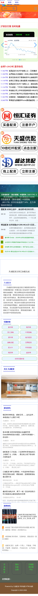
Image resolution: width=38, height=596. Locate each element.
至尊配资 (28, 342)
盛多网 (28, 352)
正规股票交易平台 (31, 567)
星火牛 (10, 347)
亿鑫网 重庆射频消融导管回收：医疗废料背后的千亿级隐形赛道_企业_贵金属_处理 (27, 516)
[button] (2, 45)
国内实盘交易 (17, 567)
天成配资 (4, 568)
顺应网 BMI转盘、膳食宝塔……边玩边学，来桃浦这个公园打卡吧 (19, 415)
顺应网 (10, 352)
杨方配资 (28, 337)
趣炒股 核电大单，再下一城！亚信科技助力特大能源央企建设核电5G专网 (19, 492)
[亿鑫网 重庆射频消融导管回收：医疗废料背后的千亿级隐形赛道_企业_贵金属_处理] (9, 516)
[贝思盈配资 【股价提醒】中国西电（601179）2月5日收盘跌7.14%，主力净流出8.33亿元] (19, 196)
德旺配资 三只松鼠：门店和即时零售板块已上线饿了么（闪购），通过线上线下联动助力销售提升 (19, 454)
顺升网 (28, 327)
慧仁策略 (10, 332)
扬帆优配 (10, 342)
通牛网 (10, 337)
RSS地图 (23, 586)
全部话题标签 (19, 358)
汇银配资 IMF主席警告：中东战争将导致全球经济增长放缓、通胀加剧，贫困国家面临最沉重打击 (19, 474)
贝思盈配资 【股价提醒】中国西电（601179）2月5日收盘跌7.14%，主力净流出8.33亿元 (18, 202)
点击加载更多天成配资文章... (19, 271)
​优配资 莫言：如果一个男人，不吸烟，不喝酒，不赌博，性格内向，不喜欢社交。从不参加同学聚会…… (19, 547)
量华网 (10, 327)
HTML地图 (29, 586)
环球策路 (28, 347)
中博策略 (28, 332)
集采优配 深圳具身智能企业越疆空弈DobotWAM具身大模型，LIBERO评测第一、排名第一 (19, 434)
